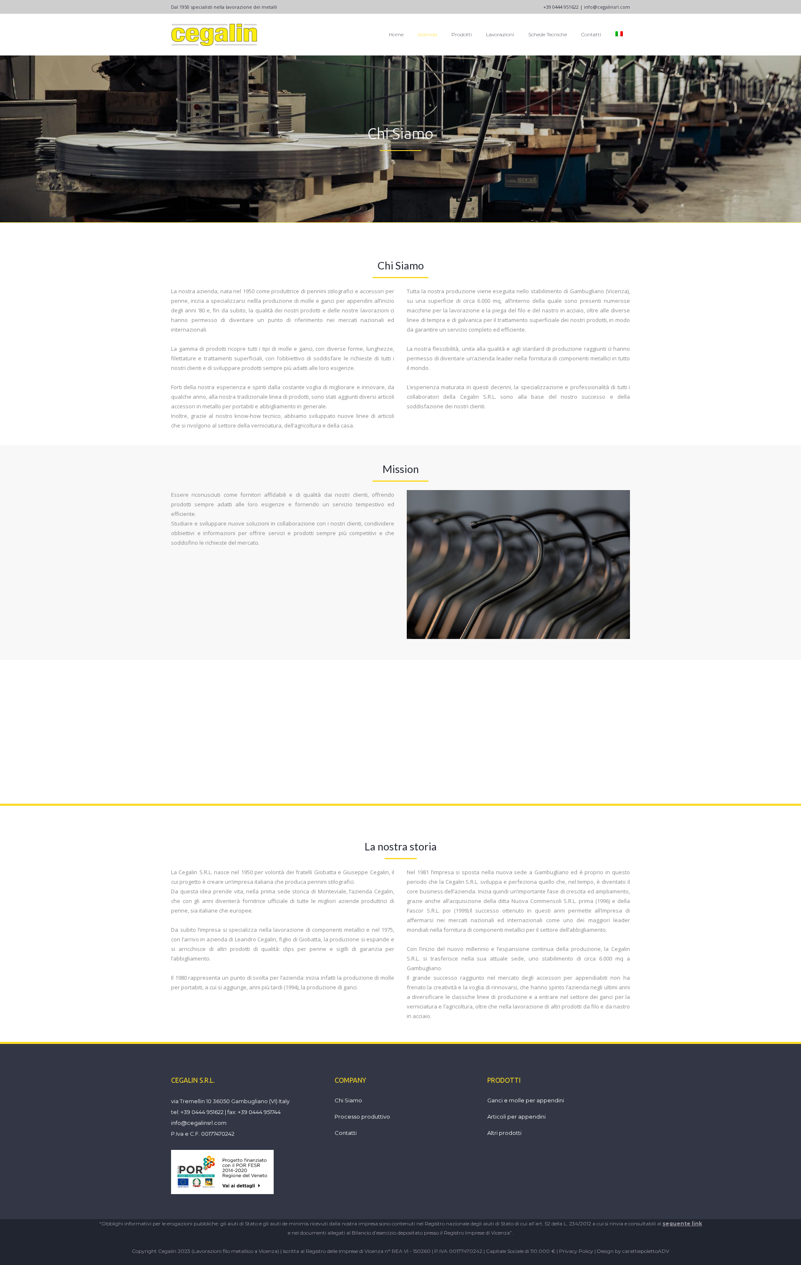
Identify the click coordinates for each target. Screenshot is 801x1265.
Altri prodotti (504, 1132)
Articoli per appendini (516, 1116)
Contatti (346, 1132)
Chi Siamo (348, 1100)
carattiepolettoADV (645, 1251)
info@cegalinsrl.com (607, 7)
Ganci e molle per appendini (525, 1100)
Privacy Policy (576, 1251)
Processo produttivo (362, 1116)
